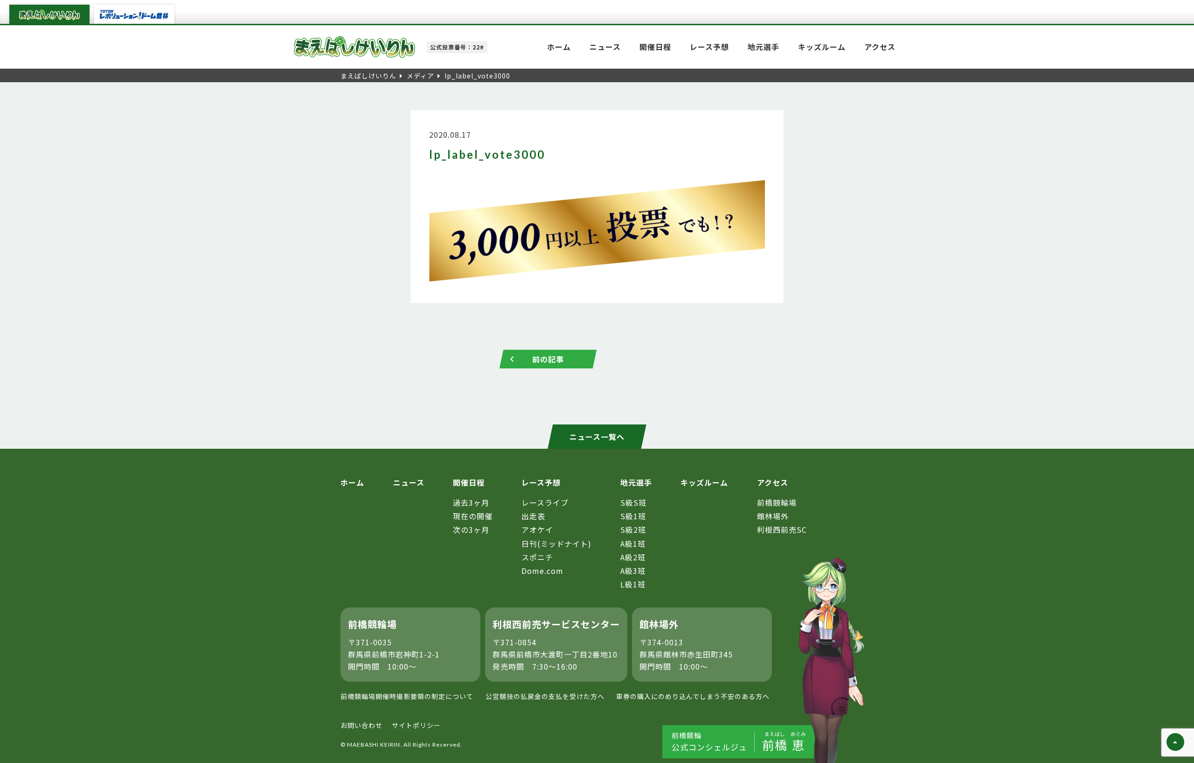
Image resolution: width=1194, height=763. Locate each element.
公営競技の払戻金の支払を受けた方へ (545, 696)
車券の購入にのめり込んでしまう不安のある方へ (693, 696)
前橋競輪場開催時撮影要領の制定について (406, 696)
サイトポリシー (416, 725)
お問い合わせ (361, 725)
